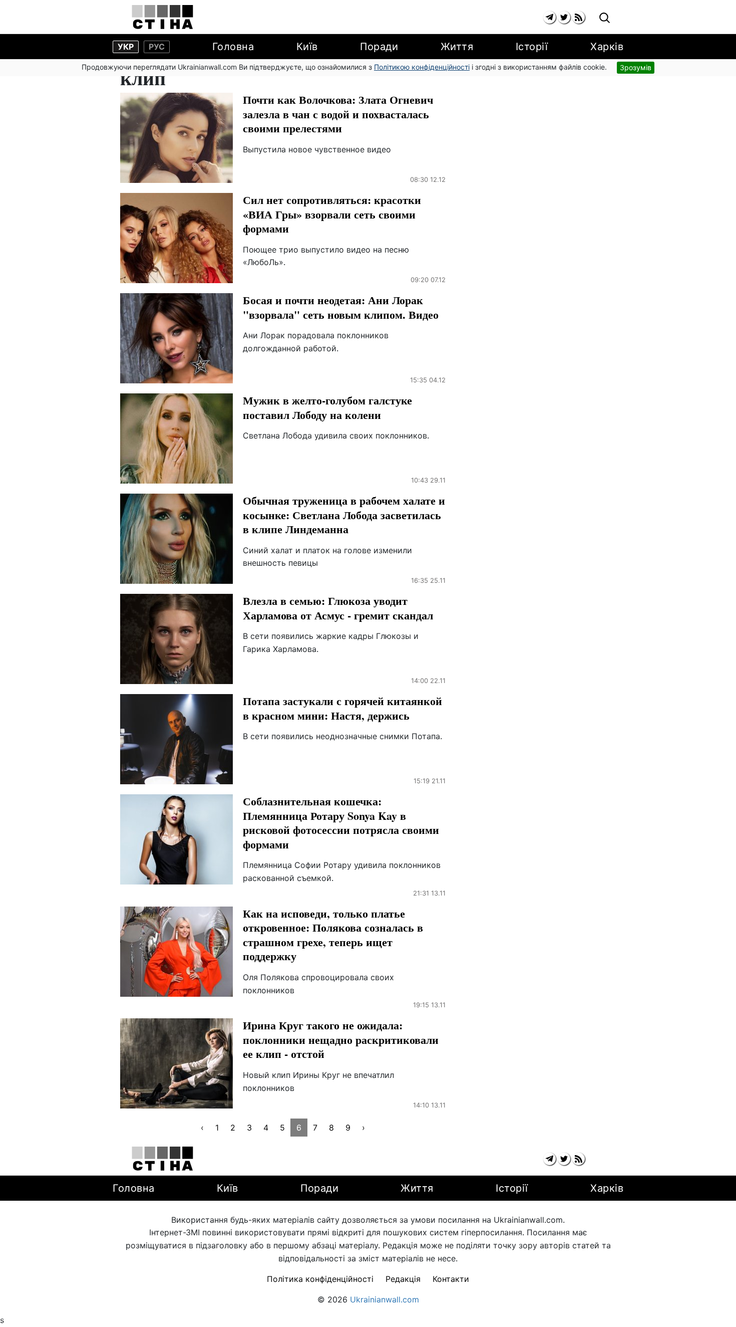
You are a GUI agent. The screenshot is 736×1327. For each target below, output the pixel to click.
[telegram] (549, 17)
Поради (379, 47)
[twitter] (564, 17)
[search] (604, 18)
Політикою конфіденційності (422, 67)
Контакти (451, 1279)
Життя (457, 47)
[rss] (578, 17)
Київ (307, 47)
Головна (233, 47)
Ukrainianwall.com (384, 1299)
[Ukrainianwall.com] (162, 17)
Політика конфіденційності (320, 1279)
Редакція (403, 1279)
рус (157, 47)
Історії (532, 47)
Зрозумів (635, 67)
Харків (606, 47)
